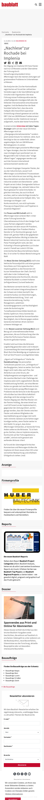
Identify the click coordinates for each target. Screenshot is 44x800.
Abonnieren (22, 765)
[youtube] (29, 774)
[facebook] (18, 774)
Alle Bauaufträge (9, 687)
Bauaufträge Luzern (13, 676)
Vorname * (8, 737)
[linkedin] (25, 774)
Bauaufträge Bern (12, 673)
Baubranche (16, 32)
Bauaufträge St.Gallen (13, 678)
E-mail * (7, 719)
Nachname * (8, 746)
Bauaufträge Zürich (12, 680)
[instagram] (22, 774)
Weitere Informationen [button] (14, 794)
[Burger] (40, 4)
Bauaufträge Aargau (12, 671)
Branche (7, 755)
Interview (21, 126)
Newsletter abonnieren (22, 779)
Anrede (6, 728)
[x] (14, 774)
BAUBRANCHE (21, 41)
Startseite (5, 32)
